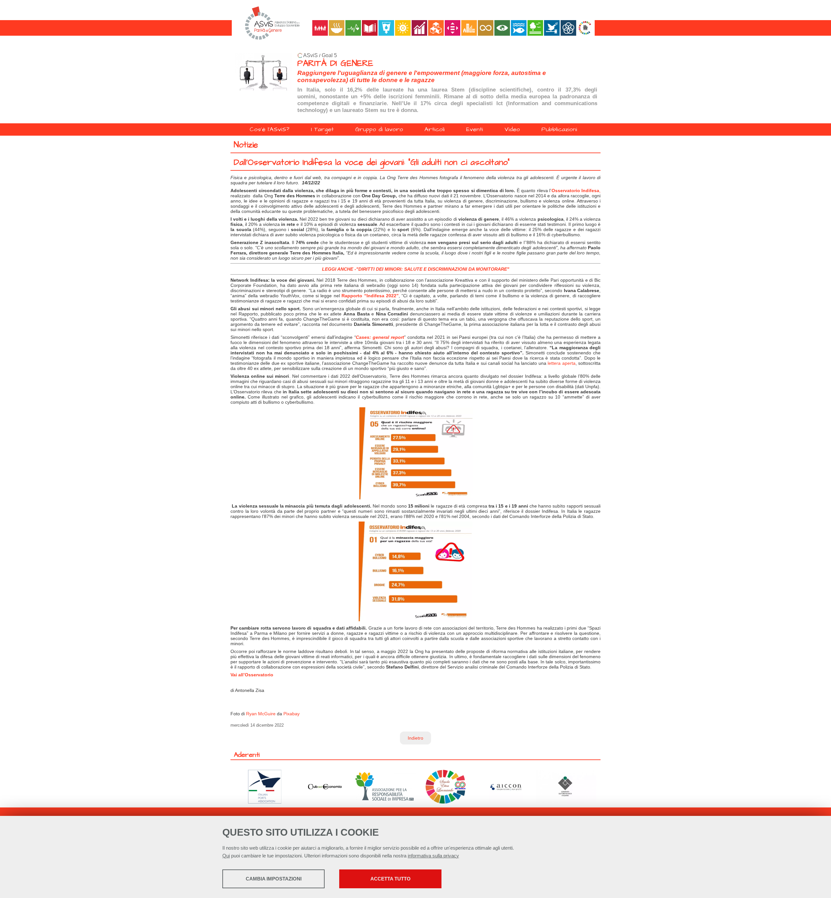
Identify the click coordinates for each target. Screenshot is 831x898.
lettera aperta (561, 363)
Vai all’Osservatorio (251, 674)
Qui (226, 855)
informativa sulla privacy (433, 855)
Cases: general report (380, 337)
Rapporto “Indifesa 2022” (370, 295)
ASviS (310, 55)
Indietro (415, 738)
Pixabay (291, 713)
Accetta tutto (390, 878)
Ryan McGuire (261, 713)
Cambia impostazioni (274, 878)
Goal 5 (329, 55)
